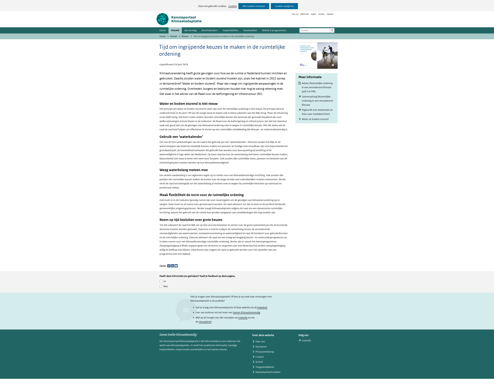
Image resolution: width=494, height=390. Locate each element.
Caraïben (321, 14)
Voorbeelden (250, 30)
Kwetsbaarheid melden (267, 372)
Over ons (295, 14)
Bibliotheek (305, 14)
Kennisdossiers (210, 30)
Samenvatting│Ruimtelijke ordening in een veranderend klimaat (317, 100)
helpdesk (262, 307)
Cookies (232, 6)
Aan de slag (190, 30)
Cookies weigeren (284, 6)
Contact (259, 356)
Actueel (175, 30)
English (313, 14)
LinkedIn (243, 317)
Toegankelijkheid (264, 367)
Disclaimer (261, 346)
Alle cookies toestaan (253, 6)
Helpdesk (330, 14)
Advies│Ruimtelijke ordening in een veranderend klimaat (317, 87)
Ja (165, 281)
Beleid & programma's (274, 30)
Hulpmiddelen (230, 30)
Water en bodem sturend (315, 119)
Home (162, 30)
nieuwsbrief (205, 321)
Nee (166, 286)
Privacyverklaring (264, 351)
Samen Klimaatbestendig (246, 312)
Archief (259, 361)
